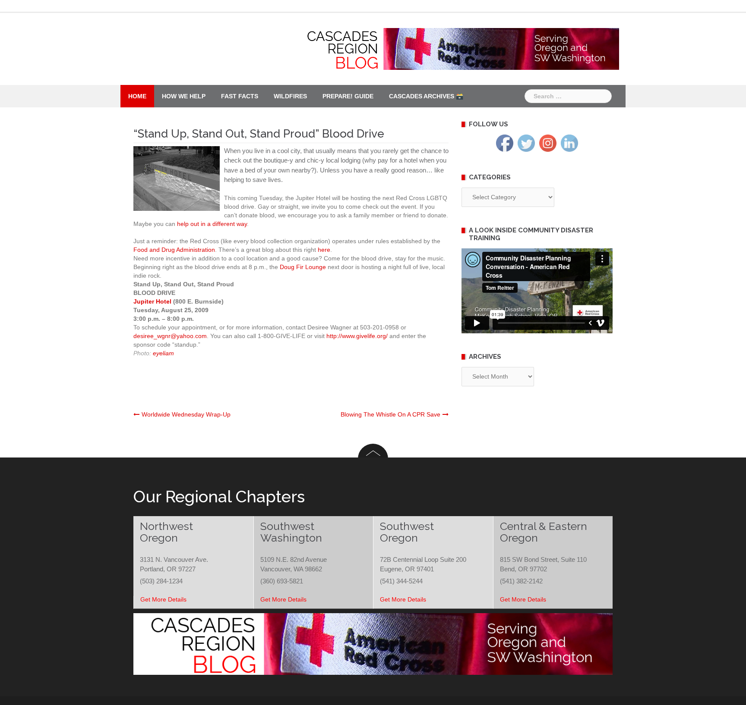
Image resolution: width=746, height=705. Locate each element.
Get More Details (163, 599)
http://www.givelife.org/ (357, 335)
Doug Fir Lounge (303, 266)
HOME (137, 96)
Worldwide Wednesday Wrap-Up (186, 414)
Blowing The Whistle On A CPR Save (390, 414)
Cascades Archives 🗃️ (426, 96)
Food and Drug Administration (174, 249)
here (324, 249)
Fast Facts (239, 96)
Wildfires (290, 96)
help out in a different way (212, 223)
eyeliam (163, 353)
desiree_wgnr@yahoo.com (170, 335)
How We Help (183, 96)
